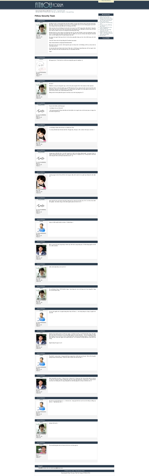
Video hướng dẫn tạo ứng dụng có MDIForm (106, 28)
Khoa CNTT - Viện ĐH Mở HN (57, 10)
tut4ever (41, 59)
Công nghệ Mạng (70, 12)
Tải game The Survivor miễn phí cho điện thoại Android (106, 20)
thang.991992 (41, 105)
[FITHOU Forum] (50, 4)
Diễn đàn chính (39, 12)
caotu (41, 243)
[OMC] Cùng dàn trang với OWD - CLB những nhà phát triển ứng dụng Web (106, 33)
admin (41, 22)
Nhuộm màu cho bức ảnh (105, 18)
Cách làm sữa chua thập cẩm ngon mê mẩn (105, 30)
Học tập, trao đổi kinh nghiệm (58, 12)
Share (36, 19)
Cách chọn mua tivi (104, 21)
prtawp (41, 221)
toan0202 (41, 444)
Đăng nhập (104, 0)
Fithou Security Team (105, 16)
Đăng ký (109, 0)
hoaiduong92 (41, 126)
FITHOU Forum (47, 12)
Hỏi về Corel (102, 35)
